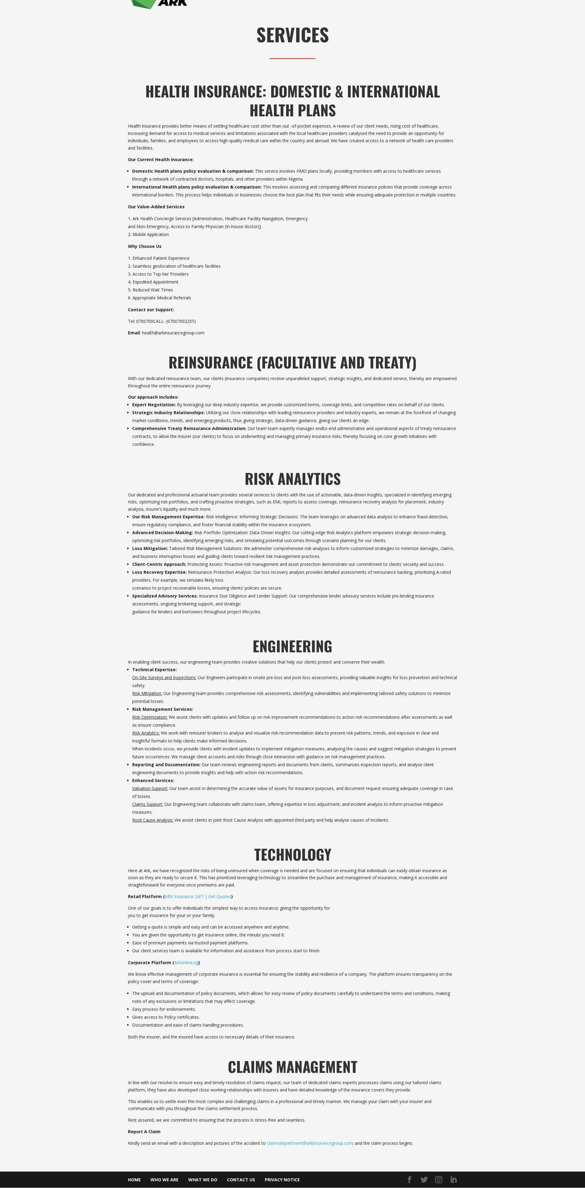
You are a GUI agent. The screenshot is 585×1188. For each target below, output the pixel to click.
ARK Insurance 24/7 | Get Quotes (198, 896)
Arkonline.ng (186, 962)
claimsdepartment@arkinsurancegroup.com (310, 1143)
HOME (134, 1180)
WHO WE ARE (165, 1180)
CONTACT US (241, 1180)
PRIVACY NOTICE (282, 1180)
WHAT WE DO (202, 1180)
